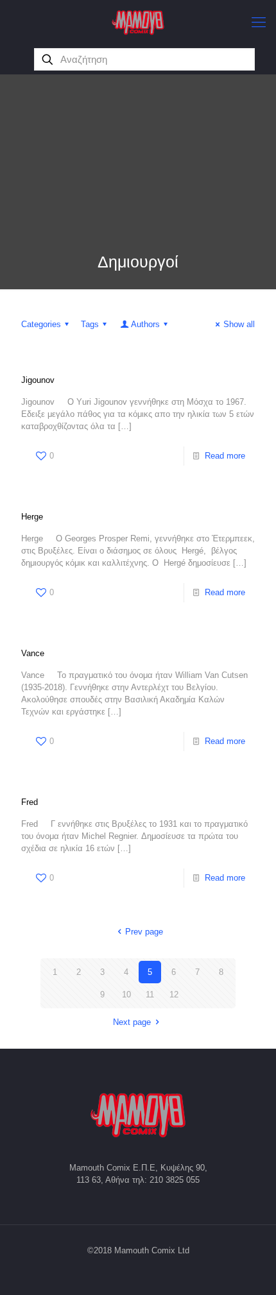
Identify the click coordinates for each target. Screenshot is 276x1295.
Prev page (143, 931)
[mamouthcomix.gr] (138, 22)
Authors (145, 324)
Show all (239, 324)
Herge (32, 516)
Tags (90, 324)
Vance (32, 653)
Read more (225, 456)
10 (126, 994)
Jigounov (38, 380)
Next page (132, 1022)
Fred (29, 802)
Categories (41, 324)
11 (150, 994)
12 (173, 994)
